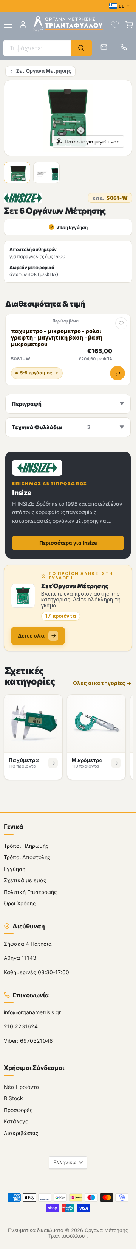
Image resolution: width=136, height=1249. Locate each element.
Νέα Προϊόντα (21, 1087)
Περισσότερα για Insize (68, 542)
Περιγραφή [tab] (27, 403)
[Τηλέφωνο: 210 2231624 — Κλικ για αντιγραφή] (123, 47)
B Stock (13, 1098)
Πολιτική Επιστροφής (30, 892)
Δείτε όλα (31, 635)
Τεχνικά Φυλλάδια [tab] (51, 427)
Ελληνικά (64, 1162)
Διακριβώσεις (21, 1133)
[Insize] (23, 198)
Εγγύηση (14, 869)
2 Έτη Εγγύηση (69, 227)
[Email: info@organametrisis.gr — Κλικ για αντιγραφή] (104, 47)
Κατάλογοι (17, 1121)
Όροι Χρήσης (20, 903)
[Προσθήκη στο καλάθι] (117, 373)
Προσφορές (18, 1110)
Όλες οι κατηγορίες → (102, 683)
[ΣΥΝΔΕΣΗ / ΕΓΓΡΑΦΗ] (23, 24)
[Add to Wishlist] (121, 323)
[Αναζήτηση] (81, 48)
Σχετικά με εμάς (25, 880)
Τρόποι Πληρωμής (26, 846)
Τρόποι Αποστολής (27, 857)
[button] (18, 173)
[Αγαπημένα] (115, 24)
